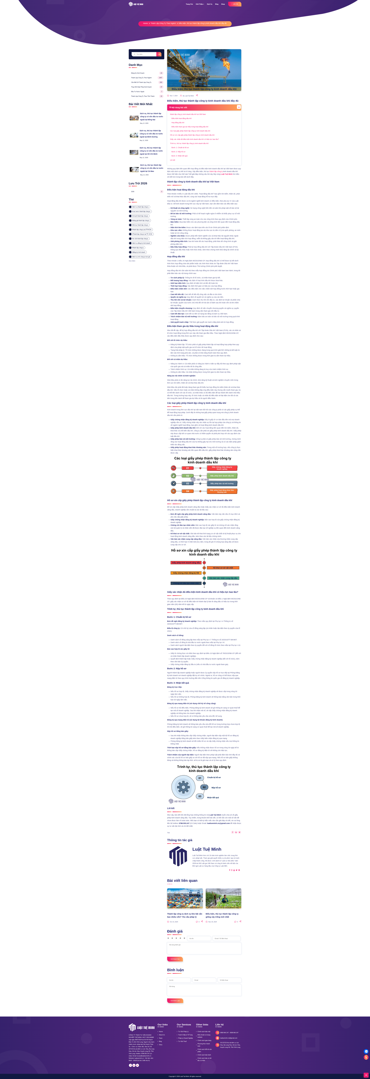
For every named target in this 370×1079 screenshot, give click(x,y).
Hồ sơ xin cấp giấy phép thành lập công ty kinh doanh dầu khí (192, 135)
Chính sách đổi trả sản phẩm (205, 1050)
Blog (160, 1041)
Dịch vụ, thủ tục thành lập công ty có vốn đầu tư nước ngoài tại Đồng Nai (151, 117)
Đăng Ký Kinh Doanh (146, 73)
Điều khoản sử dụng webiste (204, 1036)
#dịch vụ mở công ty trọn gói (141, 257)
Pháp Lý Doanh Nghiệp (185, 1038)
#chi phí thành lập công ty (140, 216)
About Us (162, 1035)
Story (160, 1044)
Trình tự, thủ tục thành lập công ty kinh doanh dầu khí (189, 143)
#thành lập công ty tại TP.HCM (141, 229)
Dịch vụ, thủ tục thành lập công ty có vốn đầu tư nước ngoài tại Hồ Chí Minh (151, 151)
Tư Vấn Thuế (182, 1041)
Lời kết (172, 160)
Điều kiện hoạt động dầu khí (182, 118)
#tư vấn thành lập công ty (140, 238)
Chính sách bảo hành (204, 1055)
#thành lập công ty (138, 247)
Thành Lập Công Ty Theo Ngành (163, 23)
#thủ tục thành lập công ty (140, 225)
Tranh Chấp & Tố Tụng (185, 1035)
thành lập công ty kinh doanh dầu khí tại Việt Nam (188, 114)
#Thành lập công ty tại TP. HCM (142, 234)
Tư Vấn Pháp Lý (183, 1031)
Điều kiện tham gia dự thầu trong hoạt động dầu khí (190, 127)
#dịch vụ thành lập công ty (140, 207)
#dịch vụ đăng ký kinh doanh (141, 243)
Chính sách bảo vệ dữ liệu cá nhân (204, 1059)
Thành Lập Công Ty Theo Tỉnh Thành (146, 96)
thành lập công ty (216, 171)
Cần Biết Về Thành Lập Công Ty (146, 82)
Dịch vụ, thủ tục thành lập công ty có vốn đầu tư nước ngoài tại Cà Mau (151, 168)
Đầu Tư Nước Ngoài (146, 91)
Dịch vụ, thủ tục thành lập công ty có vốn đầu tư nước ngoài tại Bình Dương (151, 134)
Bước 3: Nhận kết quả (179, 156)
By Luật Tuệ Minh (188, 96)
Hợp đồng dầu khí (178, 123)
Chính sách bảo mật (204, 1031)
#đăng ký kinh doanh (138, 252)
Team (160, 1038)
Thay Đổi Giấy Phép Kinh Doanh (146, 87)
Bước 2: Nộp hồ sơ (178, 152)
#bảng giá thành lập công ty (140, 220)
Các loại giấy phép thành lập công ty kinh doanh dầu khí (190, 131)
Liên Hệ (235, 4)
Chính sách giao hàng (204, 1040)
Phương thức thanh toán (204, 1045)
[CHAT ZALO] (366, 1051)
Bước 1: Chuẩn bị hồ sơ (180, 147)
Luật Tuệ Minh (227, 174)
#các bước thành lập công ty (141, 211)
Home (145, 23)
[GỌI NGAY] (366, 1057)
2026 (146, 191)
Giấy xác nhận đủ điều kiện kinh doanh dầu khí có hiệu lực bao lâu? (194, 139)
